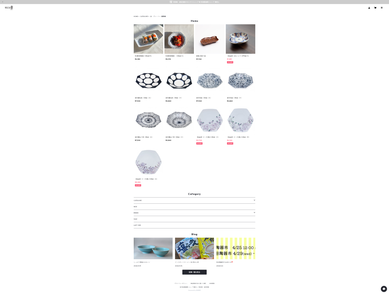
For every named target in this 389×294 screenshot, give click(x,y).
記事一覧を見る (194, 272)
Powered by (192, 290)
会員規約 (212, 283)
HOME (136, 16)
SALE (135, 219)
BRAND (136, 213)
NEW (135, 207)
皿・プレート (154, 16)
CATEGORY (144, 16)
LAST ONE (137, 225)
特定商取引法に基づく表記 (198, 283)
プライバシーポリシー (180, 283)
